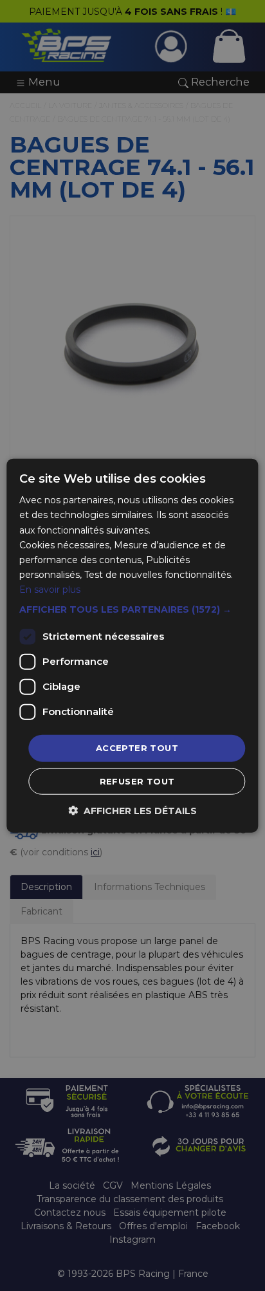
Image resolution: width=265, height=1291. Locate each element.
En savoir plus (49, 589)
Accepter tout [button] (137, 748)
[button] (132, 609)
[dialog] (132, 645)
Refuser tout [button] (137, 781)
